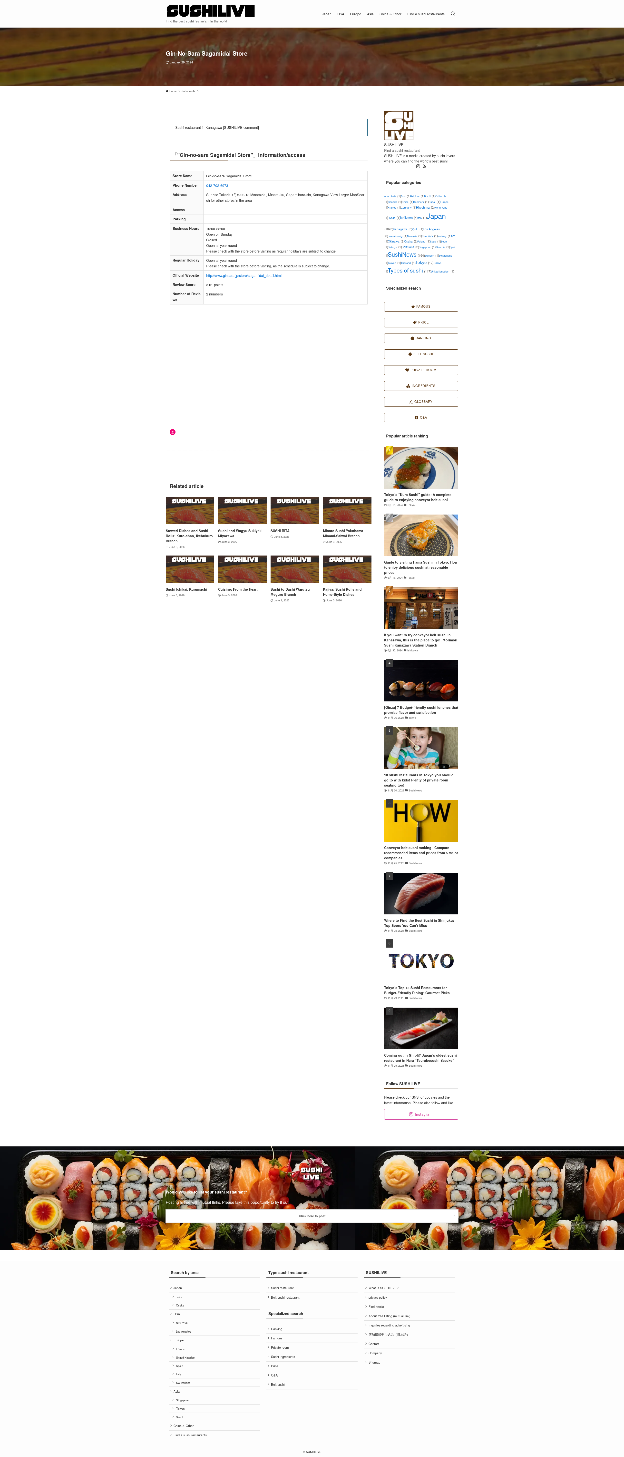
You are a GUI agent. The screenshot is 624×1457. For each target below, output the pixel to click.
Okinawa (396, 241)
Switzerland (183, 1383)
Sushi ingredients (283, 1356)
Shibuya (395, 247)
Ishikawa (409, 217)
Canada (395, 202)
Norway (444, 236)
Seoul (179, 1417)
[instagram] (418, 166)
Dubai (434, 202)
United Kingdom (185, 1357)
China (407, 202)
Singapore (427, 247)
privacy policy (378, 1297)
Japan (178, 1287)
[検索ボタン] (453, 14)
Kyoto (417, 229)
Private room (280, 1347)
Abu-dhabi (392, 196)
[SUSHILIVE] (211, 11)
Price (274, 1366)
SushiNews (406, 254)
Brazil (429, 196)
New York (430, 236)
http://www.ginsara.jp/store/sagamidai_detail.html (244, 275)
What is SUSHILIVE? (384, 1287)
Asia (405, 196)
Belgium (417, 196)
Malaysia (414, 236)
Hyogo (394, 218)
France (394, 207)
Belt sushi (278, 1384)
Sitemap (374, 1362)
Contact (374, 1343)
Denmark (421, 202)
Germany (408, 207)
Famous (276, 1338)
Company (375, 1353)
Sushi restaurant (282, 1287)
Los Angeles (183, 1331)
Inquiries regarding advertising (389, 1325)
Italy (422, 218)
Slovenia (442, 247)
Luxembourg (397, 236)
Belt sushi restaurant (285, 1297)
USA (177, 1314)
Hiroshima (425, 207)
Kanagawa (402, 229)
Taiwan (394, 263)
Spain (179, 1366)
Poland (423, 241)
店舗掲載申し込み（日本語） (389, 1334)
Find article (376, 1306)
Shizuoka (410, 247)
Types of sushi (409, 270)
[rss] (424, 166)
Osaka (410, 241)
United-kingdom (442, 271)
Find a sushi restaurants (190, 1435)
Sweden (432, 255)
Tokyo (424, 262)
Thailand (408, 263)
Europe (179, 1340)
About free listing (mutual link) (389, 1316)
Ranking (276, 1328)
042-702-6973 (217, 185)
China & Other (184, 1425)
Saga (435, 241)
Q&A (274, 1375)
